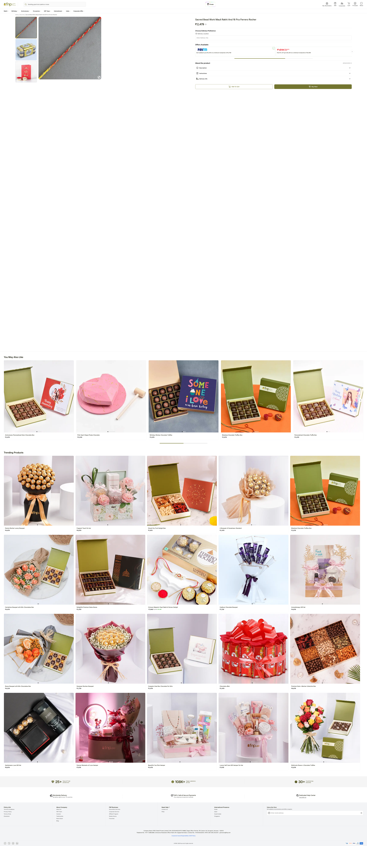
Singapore (217, 816)
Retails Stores (113, 816)
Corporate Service (114, 811)
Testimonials (59, 816)
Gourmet (22, 15)
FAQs (163, 811)
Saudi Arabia (217, 814)
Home (17, 15)
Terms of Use (7, 814)
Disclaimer (7, 816)
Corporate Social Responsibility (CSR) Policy (184, 835)
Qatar (215, 811)
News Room (59, 818)
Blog (57, 821)
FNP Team (59, 811)
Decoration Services (114, 809)
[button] (6, 11)
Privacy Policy (8, 811)
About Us (58, 809)
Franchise (111, 818)
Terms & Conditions (9, 809)
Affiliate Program (113, 814)
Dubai (215, 809)
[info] (206, 24)
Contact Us (165, 809)
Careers (58, 814)
